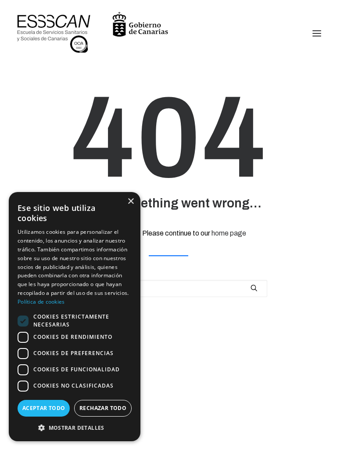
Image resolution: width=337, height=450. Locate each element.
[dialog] (74, 316)
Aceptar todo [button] (43, 408)
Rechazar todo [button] (102, 408)
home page (229, 233)
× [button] (130, 201)
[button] (75, 427)
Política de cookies (41, 301)
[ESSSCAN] (92, 33)
